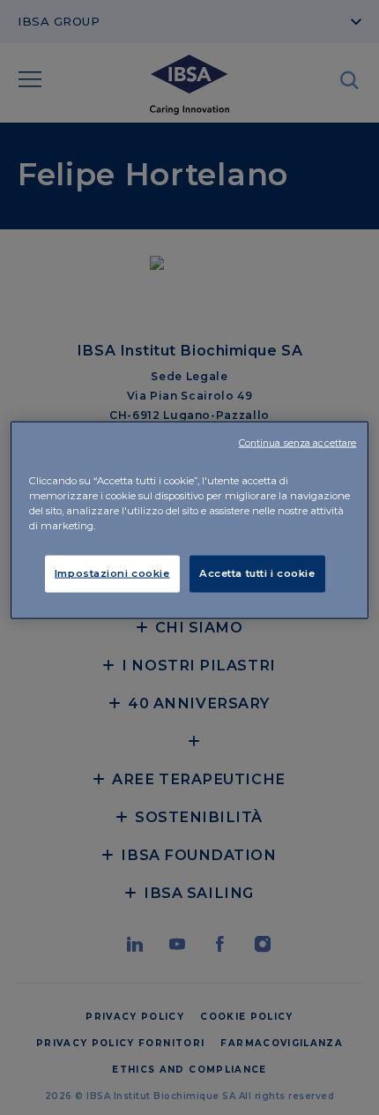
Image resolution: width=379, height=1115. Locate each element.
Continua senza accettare (298, 442)
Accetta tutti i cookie (257, 572)
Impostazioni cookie (112, 572)
